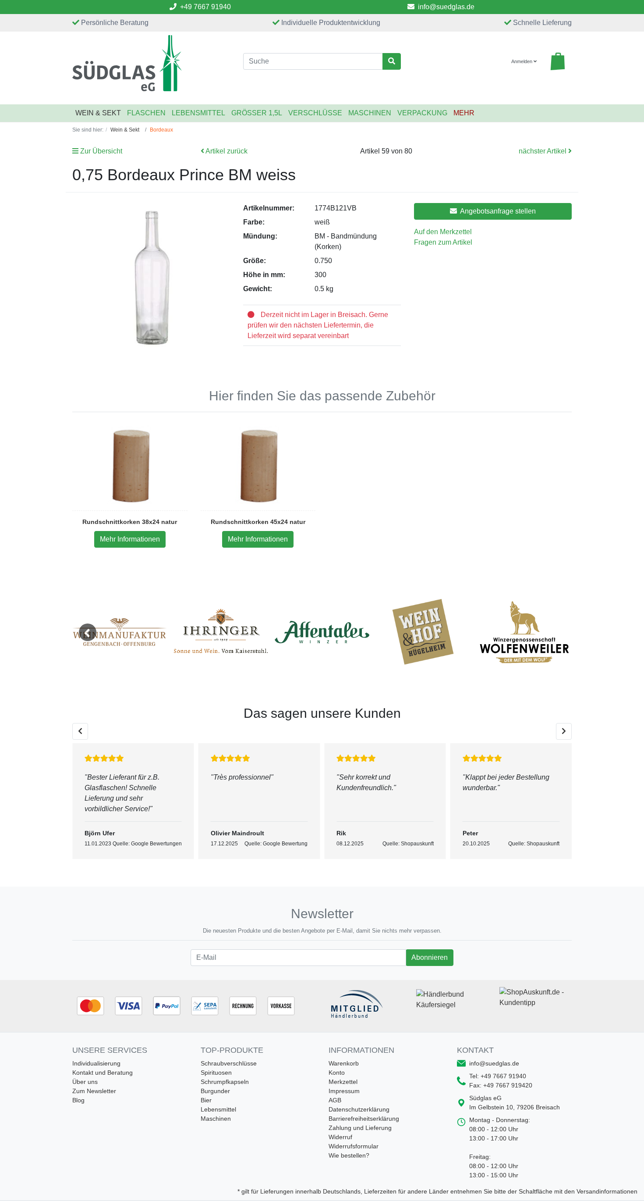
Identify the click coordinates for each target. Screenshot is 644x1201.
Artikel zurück (226, 151)
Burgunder (215, 1090)
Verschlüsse (315, 113)
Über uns (85, 1081)
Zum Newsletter (94, 1090)
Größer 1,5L (256, 113)
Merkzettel (343, 1081)
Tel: (497, 1076)
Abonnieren (429, 957)
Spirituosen (216, 1072)
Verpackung (422, 113)
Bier (206, 1100)
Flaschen (146, 113)
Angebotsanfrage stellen (497, 211)
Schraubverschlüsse (229, 1063)
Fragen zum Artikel (443, 242)
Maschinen (369, 113)
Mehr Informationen (130, 539)
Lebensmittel (198, 113)
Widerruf (340, 1136)
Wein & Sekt (98, 113)
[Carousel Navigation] (322, 731)
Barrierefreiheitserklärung (364, 1118)
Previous (87, 632)
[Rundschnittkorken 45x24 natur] (258, 465)
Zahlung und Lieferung (360, 1127)
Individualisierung (96, 1063)
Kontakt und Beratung (102, 1072)
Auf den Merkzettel (443, 231)
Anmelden (522, 61)
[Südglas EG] (151, 63)
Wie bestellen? (349, 1155)
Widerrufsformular (354, 1146)
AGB (335, 1100)
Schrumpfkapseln (225, 1081)
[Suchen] (391, 61)
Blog (78, 1100)
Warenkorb (344, 1063)
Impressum (344, 1090)
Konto (337, 1072)
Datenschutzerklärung (359, 1109)
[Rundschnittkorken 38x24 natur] (130, 465)
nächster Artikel (543, 151)
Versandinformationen (607, 1191)
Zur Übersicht (100, 151)
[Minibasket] (558, 61)
